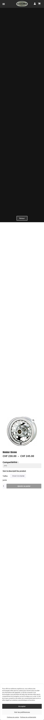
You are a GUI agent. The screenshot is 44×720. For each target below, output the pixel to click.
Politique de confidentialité (28, 717)
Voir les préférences (22, 712)
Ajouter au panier (24, 486)
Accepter (22, 706)
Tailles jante (5, 478)
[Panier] (39, 3)
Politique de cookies (13, 717)
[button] (4, 4)
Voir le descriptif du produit (14, 471)
